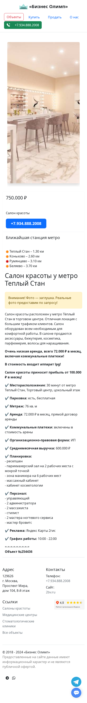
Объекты (14, 17)
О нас (74, 17)
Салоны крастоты (16, 608)
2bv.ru (50, 592)
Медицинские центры (19, 615)
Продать (55, 17)
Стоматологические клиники (18, 623)
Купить (34, 17)
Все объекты (12, 632)
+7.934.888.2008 (27, 25)
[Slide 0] (43, 181)
